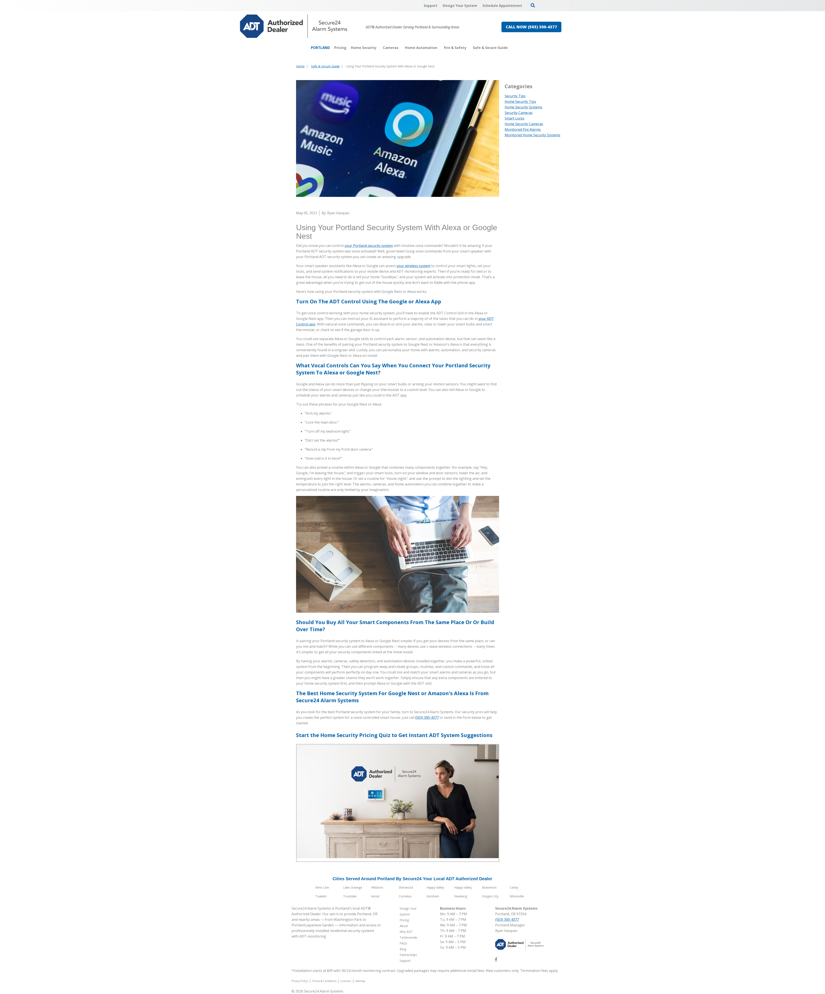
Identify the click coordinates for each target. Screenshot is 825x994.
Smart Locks (514, 118)
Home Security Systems (523, 107)
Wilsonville (517, 896)
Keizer (375, 896)
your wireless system (413, 265)
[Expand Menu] (378, 48)
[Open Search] (533, 5)
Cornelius (405, 896)
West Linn (322, 887)
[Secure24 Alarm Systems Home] (293, 26)
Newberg (460, 896)
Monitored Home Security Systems (532, 135)
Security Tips (515, 96)
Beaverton (489, 887)
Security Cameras (519, 112)
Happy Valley (435, 887)
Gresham (432, 896)
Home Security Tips (520, 101)
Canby (514, 887)
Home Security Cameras (524, 124)
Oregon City (490, 896)
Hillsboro (377, 887)
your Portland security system (369, 245)
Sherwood (406, 887)
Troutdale (350, 896)
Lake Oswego (352, 887)
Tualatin (321, 896)
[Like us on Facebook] (496, 960)
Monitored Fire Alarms (523, 129)
